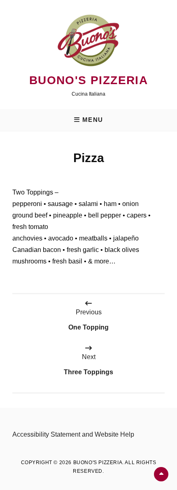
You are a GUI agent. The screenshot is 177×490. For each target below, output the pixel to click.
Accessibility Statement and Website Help (73, 434)
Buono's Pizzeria (88, 80)
